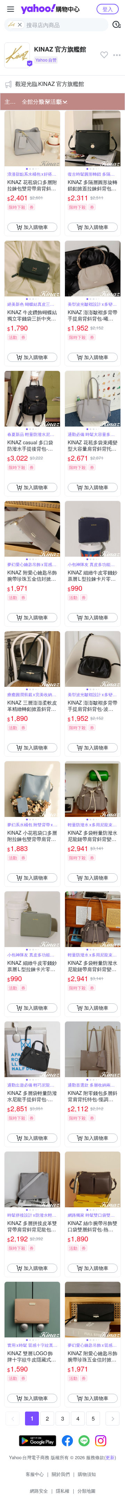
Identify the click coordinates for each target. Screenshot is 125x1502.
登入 (107, 9)
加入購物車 (36, 226)
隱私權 (62, 1490)
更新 (110, 1457)
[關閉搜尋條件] (20, 25)
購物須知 (87, 1474)
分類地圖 (86, 1490)
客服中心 (35, 1474)
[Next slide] (55, 138)
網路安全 (39, 1490)
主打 (10, 101)
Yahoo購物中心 (50, 9)
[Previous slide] (9, 138)
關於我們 (61, 1474)
